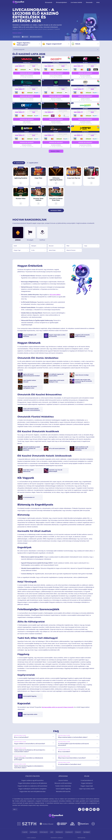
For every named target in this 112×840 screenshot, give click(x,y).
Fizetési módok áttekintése (63, 786)
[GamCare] (83, 823)
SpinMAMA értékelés (85, 121)
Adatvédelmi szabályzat (57, 837)
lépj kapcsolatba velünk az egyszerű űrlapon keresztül (57, 707)
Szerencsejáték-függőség (63, 789)
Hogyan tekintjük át (86, 783)
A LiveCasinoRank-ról (87, 780)
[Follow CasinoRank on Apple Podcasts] (98, 809)
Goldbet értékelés (85, 98)
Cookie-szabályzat (31, 837)
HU (14, 809)
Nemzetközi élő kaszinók (63, 791)
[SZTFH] (26, 823)
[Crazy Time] (38, 176)
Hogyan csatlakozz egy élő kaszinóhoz (32, 780)
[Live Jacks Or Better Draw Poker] (56, 196)
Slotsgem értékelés (27, 145)
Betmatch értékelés (56, 98)
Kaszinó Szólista (63, 780)
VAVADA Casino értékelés (26, 75)
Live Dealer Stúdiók (76, 2)
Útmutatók (89, 2)
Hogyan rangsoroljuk (87, 786)
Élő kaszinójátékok (61, 2)
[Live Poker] (91, 176)
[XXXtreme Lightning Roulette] (56, 176)
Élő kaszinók (48, 2)
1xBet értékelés (27, 121)
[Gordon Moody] (62, 823)
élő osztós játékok (55, 294)
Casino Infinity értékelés (56, 75)
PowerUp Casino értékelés (26, 98)
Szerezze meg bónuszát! (27, 73)
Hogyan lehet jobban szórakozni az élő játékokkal (32, 783)
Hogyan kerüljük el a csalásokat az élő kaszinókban (32, 786)
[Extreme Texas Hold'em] (38, 196)
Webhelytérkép (81, 837)
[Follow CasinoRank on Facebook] (79, 809)
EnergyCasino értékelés (85, 145)
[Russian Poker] (20, 196)
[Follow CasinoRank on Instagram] (83, 809)
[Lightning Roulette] (20, 176)
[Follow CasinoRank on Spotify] (94, 809)
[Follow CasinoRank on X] (86, 809)
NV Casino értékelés (85, 75)
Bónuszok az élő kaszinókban (63, 783)
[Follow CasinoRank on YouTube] (90, 809)
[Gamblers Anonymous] (72, 823)
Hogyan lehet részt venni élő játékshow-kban (32, 791)
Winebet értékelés (56, 121)
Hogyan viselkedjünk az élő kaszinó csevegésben (32, 789)
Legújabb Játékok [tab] (33, 162)
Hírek (98, 2)
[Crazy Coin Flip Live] (73, 176)
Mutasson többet (55, 151)
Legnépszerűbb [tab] (20, 162)
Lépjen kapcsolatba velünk (86, 789)
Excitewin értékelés (56, 145)
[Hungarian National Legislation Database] (46, 823)
